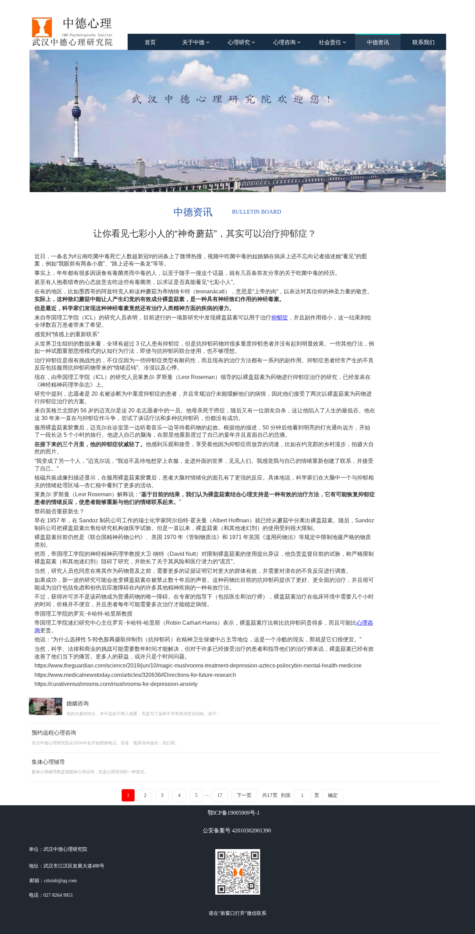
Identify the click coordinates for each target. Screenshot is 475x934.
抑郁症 (279, 317)
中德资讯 (378, 42)
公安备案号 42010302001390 (237, 830)
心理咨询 (285, 42)
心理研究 (239, 42)
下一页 (244, 795)
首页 (150, 42)
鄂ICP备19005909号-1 (234, 813)
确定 (333, 795)
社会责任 (331, 42)
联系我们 (423, 42)
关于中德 (194, 42)
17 (219, 795)
